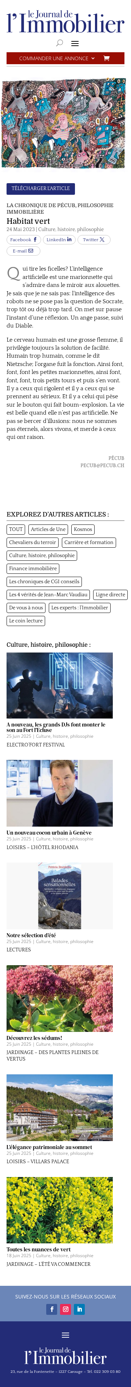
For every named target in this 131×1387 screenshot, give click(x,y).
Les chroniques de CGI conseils (44, 582)
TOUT (16, 529)
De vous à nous (26, 608)
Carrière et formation (89, 543)
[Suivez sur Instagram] (65, 1309)
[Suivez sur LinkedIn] (79, 1309)
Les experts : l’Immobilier (79, 608)
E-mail (20, 251)
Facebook (20, 239)
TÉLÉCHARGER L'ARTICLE (41, 189)
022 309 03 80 (107, 1372)
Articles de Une (48, 529)
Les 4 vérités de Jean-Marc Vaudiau (48, 595)
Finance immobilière (33, 569)
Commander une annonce (53, 58)
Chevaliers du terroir (32, 543)
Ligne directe (110, 595)
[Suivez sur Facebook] (51, 1309)
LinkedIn (56, 239)
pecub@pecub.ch (102, 466)
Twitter (90, 239)
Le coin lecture (26, 621)
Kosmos (83, 529)
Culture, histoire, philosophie (71, 229)
